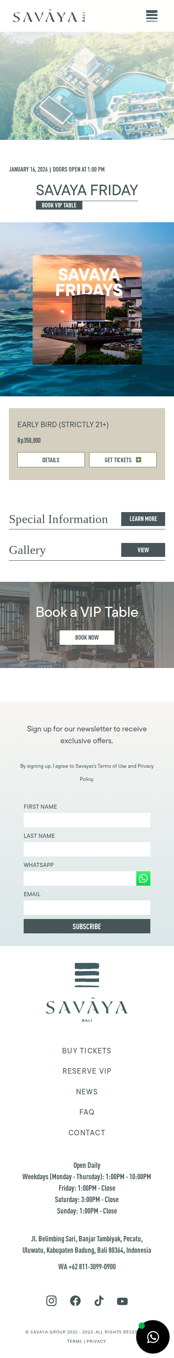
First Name (40, 806)
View (143, 550)
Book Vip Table (59, 205)
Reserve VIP (87, 1071)
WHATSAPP (39, 865)
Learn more (143, 518)
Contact (87, 1133)
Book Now (87, 637)
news (87, 1092)
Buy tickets (86, 1051)
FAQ (87, 1112)
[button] (152, 16)
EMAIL (32, 894)
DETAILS (51, 460)
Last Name (39, 836)
